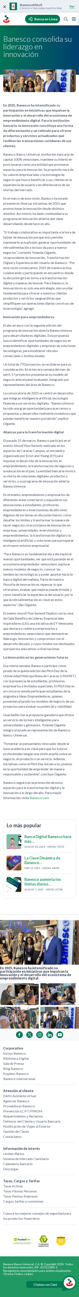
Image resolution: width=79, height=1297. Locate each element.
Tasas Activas (13, 1186)
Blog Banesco (13, 1068)
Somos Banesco (14, 1053)
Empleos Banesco (16, 1074)
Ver (72, 6)
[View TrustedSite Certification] (22, 1243)
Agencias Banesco (16, 1101)
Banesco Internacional (19, 1079)
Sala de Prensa (13, 1063)
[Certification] (61, 1245)
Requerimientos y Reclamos (23, 1116)
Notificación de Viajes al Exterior (27, 1126)
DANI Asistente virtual (19, 1096)
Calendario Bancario (18, 1164)
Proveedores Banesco (19, 1106)
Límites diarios (13, 1154)
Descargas (11, 1169)
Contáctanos (12, 1136)
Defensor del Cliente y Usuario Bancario (32, 1121)
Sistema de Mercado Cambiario (26, 1159)
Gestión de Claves (16, 1131)
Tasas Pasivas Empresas (20, 1196)
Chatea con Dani (45, 1284)
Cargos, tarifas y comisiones (23, 1201)
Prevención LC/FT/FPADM (22, 1111)
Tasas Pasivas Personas (20, 1191)
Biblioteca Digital (16, 1058)
